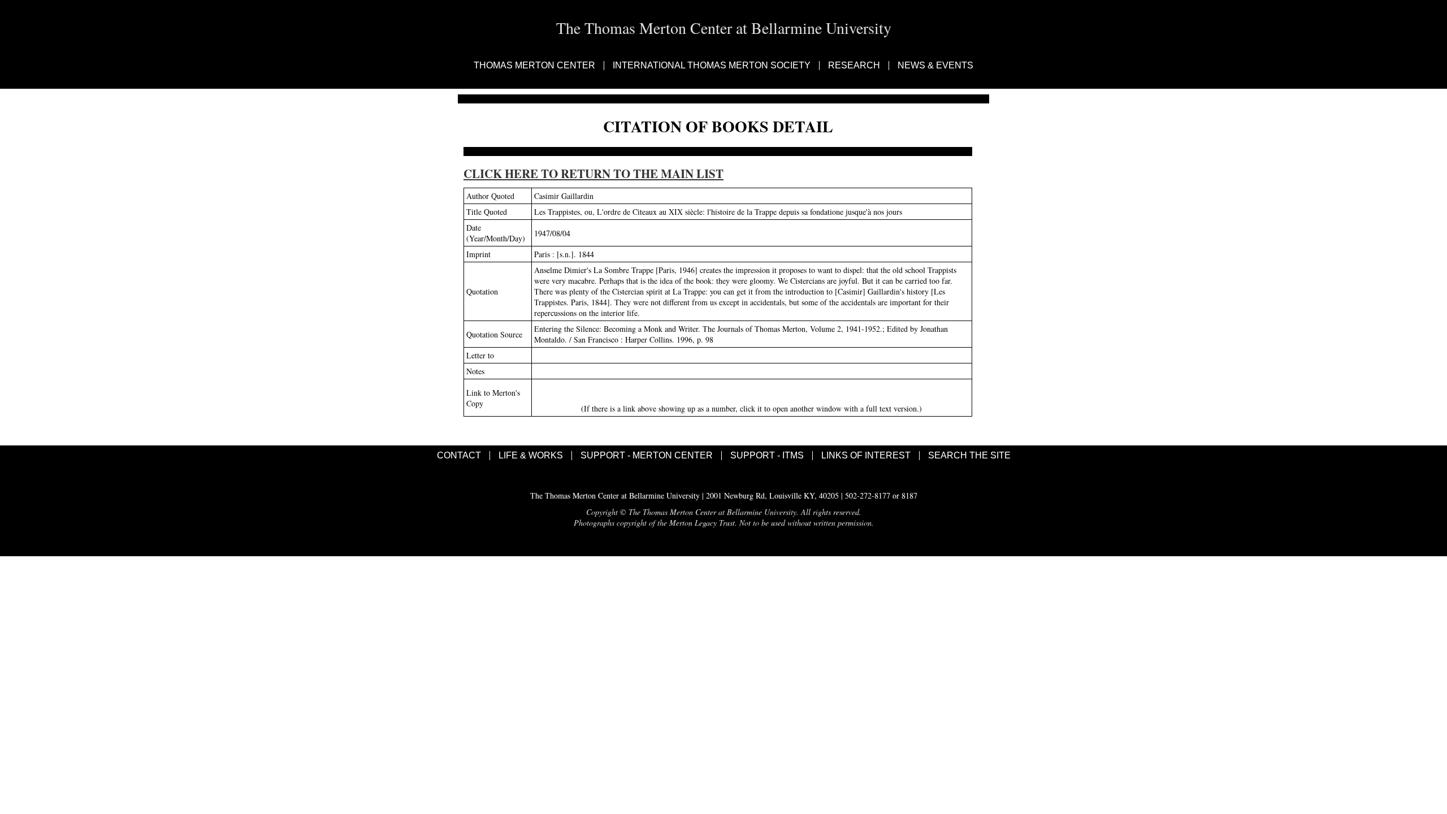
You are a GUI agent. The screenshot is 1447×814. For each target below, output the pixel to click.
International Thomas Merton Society (712, 65)
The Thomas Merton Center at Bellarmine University (723, 27)
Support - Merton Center (646, 455)
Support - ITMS (767, 455)
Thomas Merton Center (534, 65)
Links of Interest (866, 455)
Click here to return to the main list (593, 173)
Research (854, 65)
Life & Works (531, 455)
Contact (459, 455)
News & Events (935, 65)
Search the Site (969, 455)
